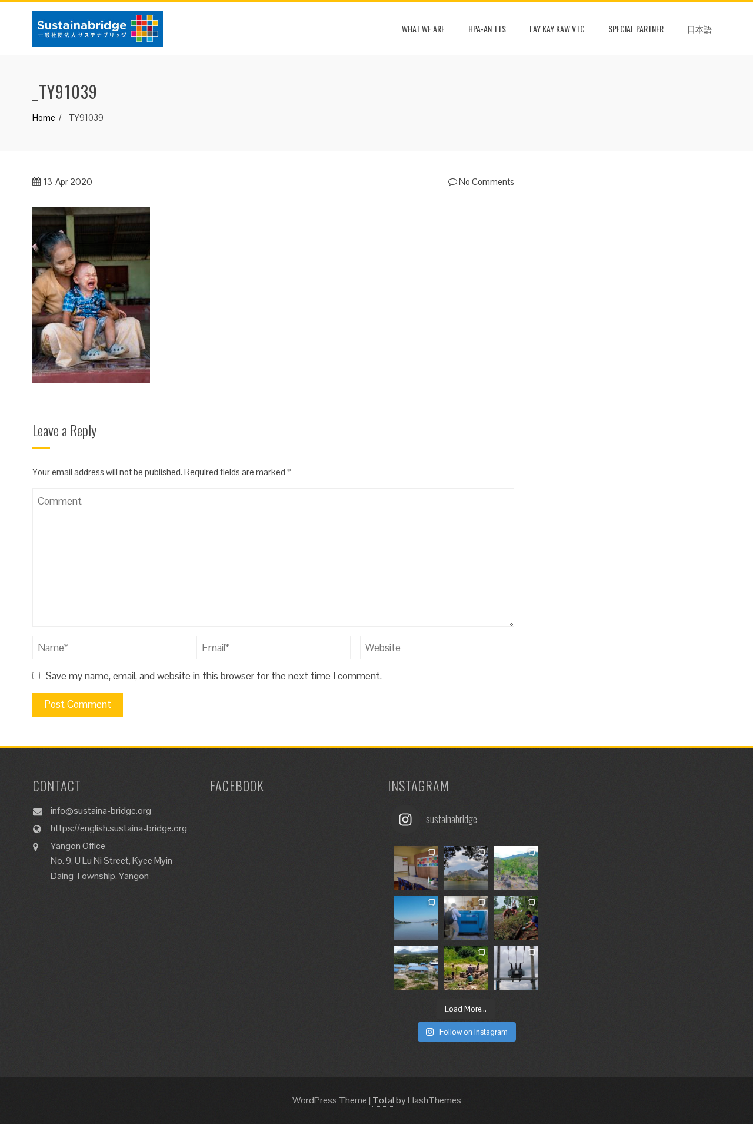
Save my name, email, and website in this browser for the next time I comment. (214, 675)
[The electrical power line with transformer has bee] (516, 968)
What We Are (423, 28)
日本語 (699, 28)
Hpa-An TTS (487, 28)
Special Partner (636, 28)
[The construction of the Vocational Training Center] (416, 968)
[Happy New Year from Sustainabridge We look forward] (516, 868)
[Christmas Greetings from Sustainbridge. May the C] (416, 918)
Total (383, 1100)
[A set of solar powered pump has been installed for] (466, 968)
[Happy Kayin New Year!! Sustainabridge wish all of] (466, 868)
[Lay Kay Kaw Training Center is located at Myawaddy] (416, 868)
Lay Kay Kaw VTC (557, 28)
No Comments (485, 181)
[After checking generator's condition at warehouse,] (466, 918)
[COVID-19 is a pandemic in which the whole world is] (516, 918)
